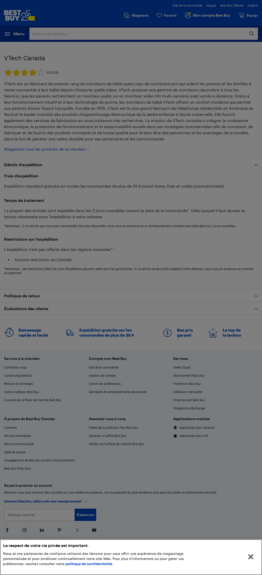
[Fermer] (250, 556)
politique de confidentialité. (89, 563)
